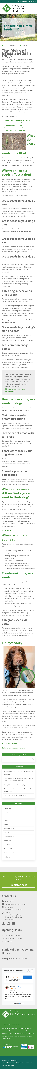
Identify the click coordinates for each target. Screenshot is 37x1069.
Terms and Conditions (8, 1062)
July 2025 (6, 832)
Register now (18, 885)
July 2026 (6, 812)
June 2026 (7, 816)
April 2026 (7, 824)
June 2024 (7, 845)
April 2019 (7, 857)
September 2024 (9, 836)
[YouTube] (13, 923)
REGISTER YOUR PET (23, 1)
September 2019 (9, 853)
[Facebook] (3, 923)
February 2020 (8, 849)
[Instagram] (8, 923)
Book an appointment (10, 744)
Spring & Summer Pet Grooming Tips (15, 785)
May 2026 (7, 820)
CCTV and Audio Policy (8, 1065)
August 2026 (7, 808)
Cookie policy (29, 1062)
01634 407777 (9, 901)
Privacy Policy (19, 1062)
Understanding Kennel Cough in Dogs (15, 795)
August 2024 (7, 841)
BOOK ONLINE (32, 1)
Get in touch (6, 530)
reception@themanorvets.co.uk (15, 904)
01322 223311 (9, 907)
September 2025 (9, 828)
